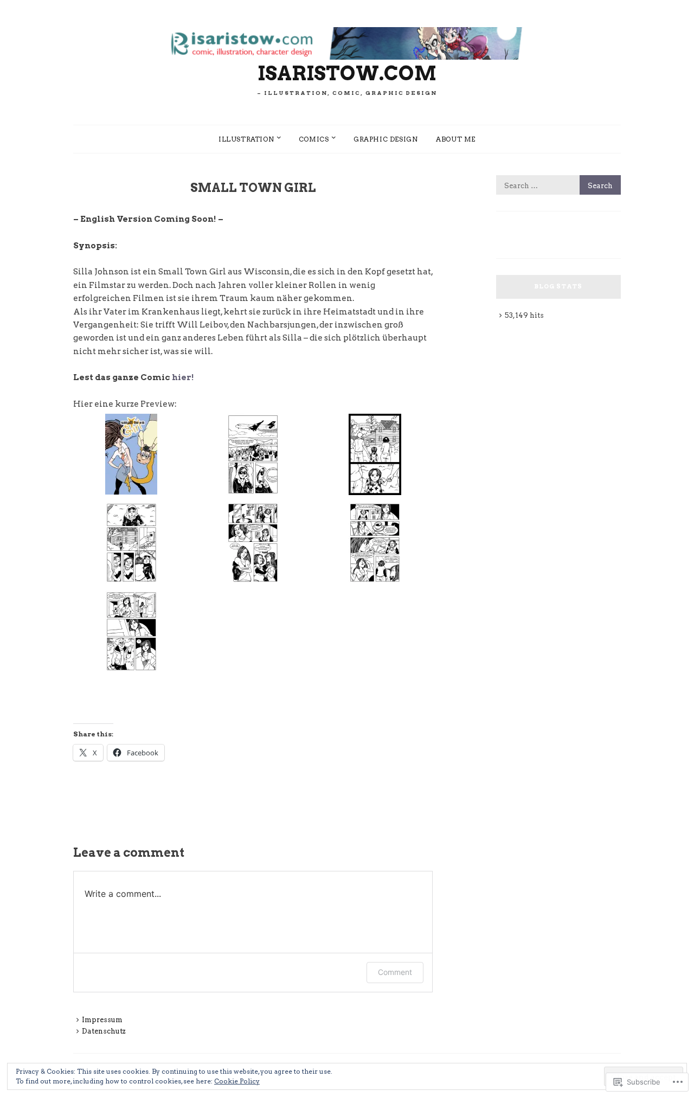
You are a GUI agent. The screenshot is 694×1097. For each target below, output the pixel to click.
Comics (314, 139)
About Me (455, 139)
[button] (131, 455)
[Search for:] (558, 186)
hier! (183, 377)
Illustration (246, 139)
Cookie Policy (237, 1081)
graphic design (385, 139)
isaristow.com (347, 73)
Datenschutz (104, 1031)
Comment (395, 972)
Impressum (102, 1020)
